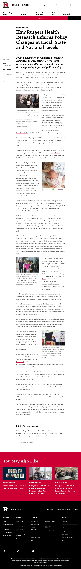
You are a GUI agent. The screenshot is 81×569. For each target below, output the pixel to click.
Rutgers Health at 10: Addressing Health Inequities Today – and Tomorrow (65, 489)
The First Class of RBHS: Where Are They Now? (14, 487)
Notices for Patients (35, 537)
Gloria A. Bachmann (29, 173)
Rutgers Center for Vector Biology (29, 311)
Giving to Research (20, 538)
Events (78, 5)
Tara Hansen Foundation (34, 201)
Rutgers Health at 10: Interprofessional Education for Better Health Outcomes (39, 489)
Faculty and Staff (65, 531)
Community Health (49, 531)
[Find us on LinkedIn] (33, 551)
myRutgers (64, 527)
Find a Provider (34, 521)
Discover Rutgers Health (8, 13)
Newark (61, 5)
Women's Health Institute (28, 299)
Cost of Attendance (7, 532)
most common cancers (39, 327)
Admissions (6, 529)
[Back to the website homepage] (15, 4)
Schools (5, 521)
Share (4, 81)
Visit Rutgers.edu (44, 5)
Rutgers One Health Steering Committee (49, 294)
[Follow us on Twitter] (18, 550)
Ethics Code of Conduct (67, 537)
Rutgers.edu (50, 509)
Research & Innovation (39, 13)
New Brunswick (54, 5)
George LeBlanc (55, 153)
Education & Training (24, 13)
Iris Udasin (32, 339)
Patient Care (54, 13)
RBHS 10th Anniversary (22, 27)
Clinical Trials (34, 534)
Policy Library (65, 534)
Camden (67, 5)
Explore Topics (74, 18)
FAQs (32, 540)
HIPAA (63, 540)
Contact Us (64, 521)
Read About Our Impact (26, 442)
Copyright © (22, 565)
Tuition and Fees (7, 535)
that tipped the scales (51, 110)
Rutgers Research (20, 526)
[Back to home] (13, 509)
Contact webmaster (57, 565)
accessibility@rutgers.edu (48, 560)
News (73, 5)
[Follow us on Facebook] (4, 551)
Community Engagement (66, 13)
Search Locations (35, 524)
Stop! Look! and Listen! (38, 203)
